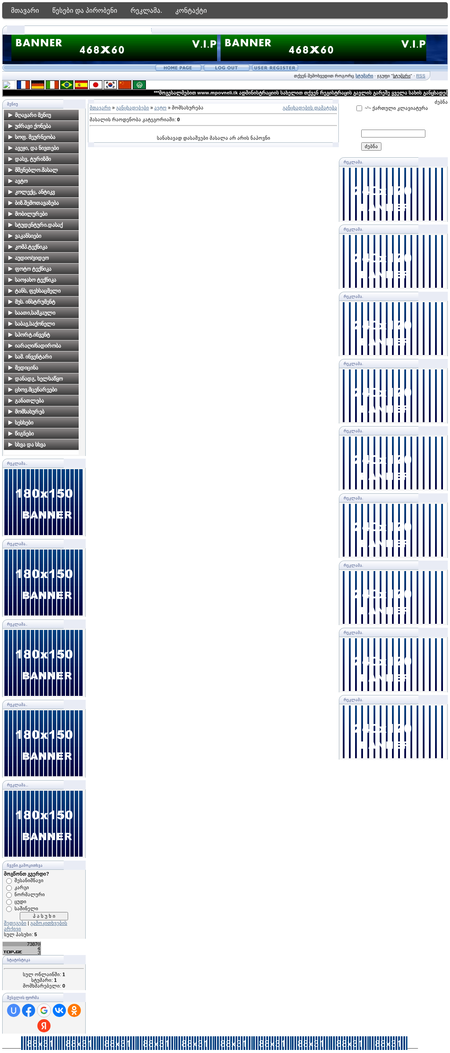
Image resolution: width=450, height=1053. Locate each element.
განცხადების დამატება (310, 107)
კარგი (22, 887)
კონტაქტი (191, 10)
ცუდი (20, 901)
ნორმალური (30, 894)
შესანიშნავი (29, 880)
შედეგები (15, 923)
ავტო (160, 107)
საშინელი (26, 908)
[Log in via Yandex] (44, 1025)
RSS (420, 75)
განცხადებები (132, 107)
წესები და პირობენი (84, 10)
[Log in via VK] (59, 1010)
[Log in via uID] (13, 1010)
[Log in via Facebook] (28, 1010)
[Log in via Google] (44, 1010)
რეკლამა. (146, 10)
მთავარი (25, 10)
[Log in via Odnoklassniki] (74, 1010)
